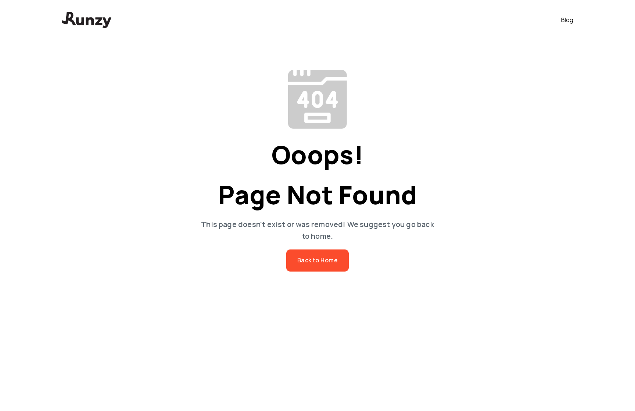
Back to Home (317, 260)
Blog (567, 20)
